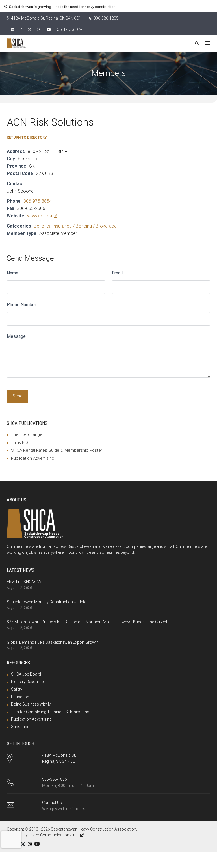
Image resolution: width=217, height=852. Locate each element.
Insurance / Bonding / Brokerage (84, 226)
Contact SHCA (69, 29)
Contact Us (52, 802)
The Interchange (26, 434)
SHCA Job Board (26, 674)
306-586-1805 (105, 18)
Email (117, 273)
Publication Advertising (32, 458)
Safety (16, 689)
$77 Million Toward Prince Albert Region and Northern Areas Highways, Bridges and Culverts (88, 622)
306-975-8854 (37, 201)
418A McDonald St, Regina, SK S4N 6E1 (45, 18)
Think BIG (19, 442)
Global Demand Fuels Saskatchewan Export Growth (53, 642)
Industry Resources (28, 681)
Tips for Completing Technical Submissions (50, 712)
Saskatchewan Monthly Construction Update (46, 602)
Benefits (42, 226)
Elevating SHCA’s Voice (27, 581)
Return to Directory (27, 137)
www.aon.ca (39, 216)
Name (12, 273)
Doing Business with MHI (33, 704)
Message (16, 336)
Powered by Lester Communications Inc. (43, 835)
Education (20, 697)
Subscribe (20, 727)
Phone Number (21, 304)
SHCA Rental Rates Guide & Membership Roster (56, 450)
